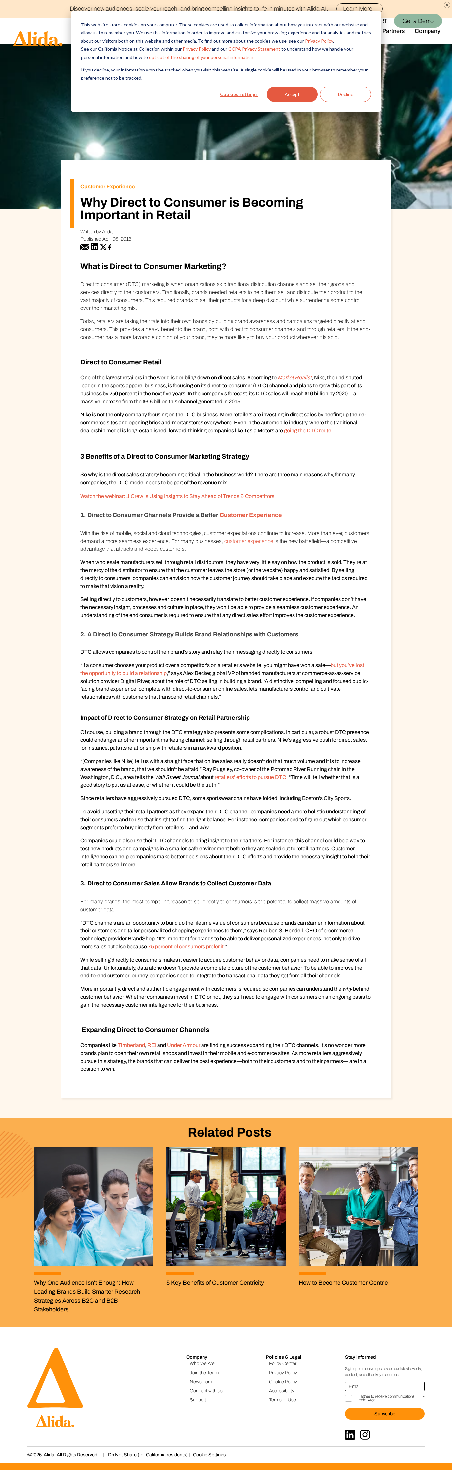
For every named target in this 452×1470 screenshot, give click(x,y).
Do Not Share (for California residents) (148, 1454)
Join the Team (204, 1372)
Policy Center (282, 1363)
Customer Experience (251, 515)
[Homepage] (31, 31)
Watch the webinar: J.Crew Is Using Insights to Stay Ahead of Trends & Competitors (177, 496)
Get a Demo (418, 21)
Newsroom (201, 1381)
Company (427, 31)
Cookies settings (239, 94)
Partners (393, 31)
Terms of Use (282, 1399)
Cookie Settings (209, 1454)
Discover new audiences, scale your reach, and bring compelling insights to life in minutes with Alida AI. (221, 8)
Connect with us (206, 1390)
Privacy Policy (319, 41)
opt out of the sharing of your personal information (201, 57)
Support (198, 1399)
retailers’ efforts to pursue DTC (250, 777)
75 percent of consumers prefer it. (186, 946)
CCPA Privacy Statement (254, 49)
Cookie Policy (283, 1381)
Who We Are (202, 1363)
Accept (292, 94)
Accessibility (281, 1390)
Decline (345, 94)
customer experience (248, 541)
